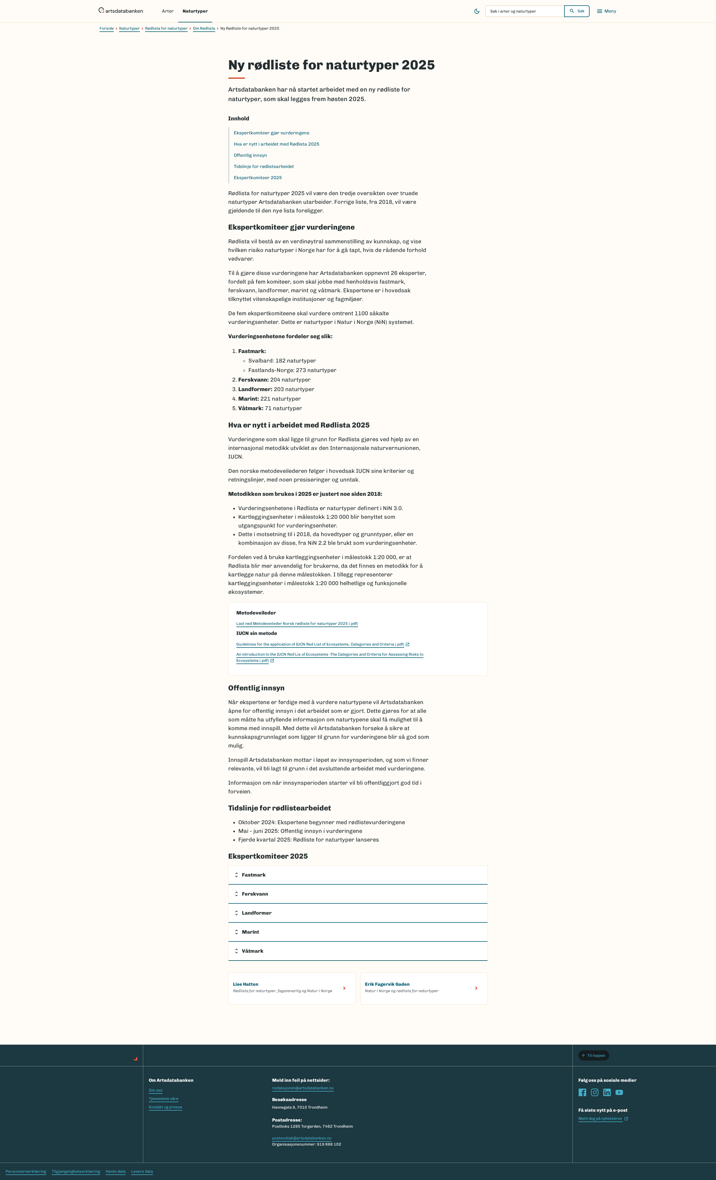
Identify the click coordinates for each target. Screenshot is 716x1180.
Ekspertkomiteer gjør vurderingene (271, 132)
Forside (107, 28)
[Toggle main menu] (606, 11)
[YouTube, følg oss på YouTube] (619, 1092)
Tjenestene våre (163, 1098)
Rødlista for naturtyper (166, 28)
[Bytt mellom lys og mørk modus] (477, 11)
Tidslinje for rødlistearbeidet (264, 166)
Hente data (116, 1171)
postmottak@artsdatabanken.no (301, 1138)
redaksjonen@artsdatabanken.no (303, 1088)
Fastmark (254, 875)
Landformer (257, 913)
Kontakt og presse (165, 1107)
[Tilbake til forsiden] (120, 11)
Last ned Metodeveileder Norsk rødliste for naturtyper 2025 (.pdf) (297, 623)
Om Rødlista (204, 28)
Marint (250, 932)
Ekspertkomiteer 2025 (258, 177)
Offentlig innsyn (250, 155)
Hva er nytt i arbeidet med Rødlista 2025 (276, 144)
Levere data (142, 1171)
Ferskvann (255, 894)
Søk (581, 11)
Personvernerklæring (26, 1171)
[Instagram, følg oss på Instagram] (595, 1092)
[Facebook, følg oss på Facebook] (582, 1092)
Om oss (155, 1090)
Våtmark (252, 951)
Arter (168, 11)
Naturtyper (195, 11)
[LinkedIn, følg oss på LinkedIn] (607, 1092)
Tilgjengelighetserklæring (76, 1171)
